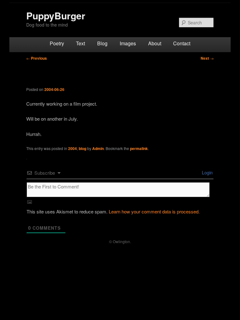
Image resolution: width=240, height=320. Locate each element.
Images (128, 43)
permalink (139, 148)
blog (82, 148)
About (154, 43)
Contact (181, 43)
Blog (102, 43)
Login (207, 172)
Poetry (57, 43)
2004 (72, 148)
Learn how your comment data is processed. (154, 211)
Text (80, 43)
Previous (36, 58)
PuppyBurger (55, 15)
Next (207, 58)
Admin (98, 148)
